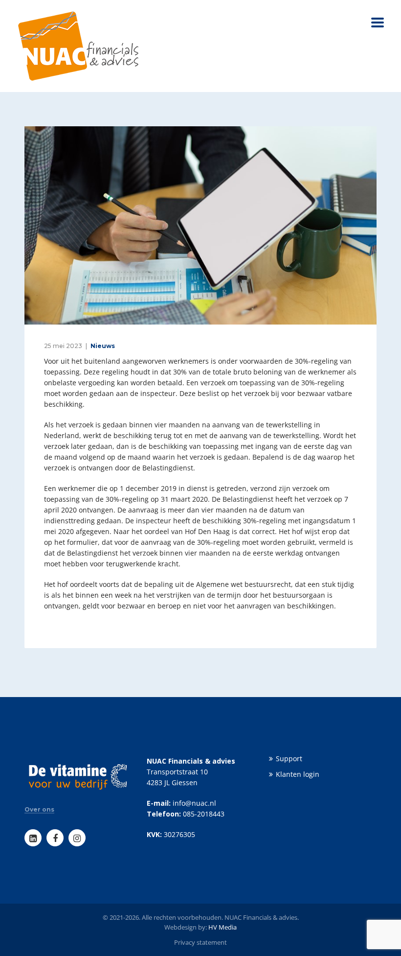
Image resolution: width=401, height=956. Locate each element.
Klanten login (297, 774)
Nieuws (102, 346)
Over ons (39, 809)
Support (289, 758)
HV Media (222, 927)
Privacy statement (200, 942)
